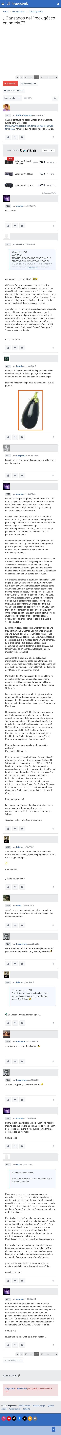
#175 (8, 982)
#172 (8, 847)
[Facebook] (19, 1418)
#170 (8, 456)
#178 (8, 1118)
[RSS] (30, 1418)
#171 (8, 494)
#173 (8, 906)
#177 (8, 1080)
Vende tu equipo (39, 1406)
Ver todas (48, 150)
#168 (8, 244)
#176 (8, 1042)
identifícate (22, 1388)
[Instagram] (3, 1418)
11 (31, 77)
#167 (8, 206)
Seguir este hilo (30, 83)
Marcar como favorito (15, 90)
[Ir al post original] (12, 990)
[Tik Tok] (14, 1418)
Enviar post (11, 83)
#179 (8, 1165)
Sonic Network (24, 1406)
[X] (24, 1418)
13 (42, 77)
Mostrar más (32, 268)
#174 (8, 944)
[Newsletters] (35, 1418)
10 (26, 77)
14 (47, 77)
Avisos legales (14, 1409)
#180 (8, 1299)
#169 (8, 366)
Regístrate (10, 1388)
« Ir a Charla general (13, 1360)
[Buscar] (55, 98)
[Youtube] (9, 1418)
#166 (8, 115)
